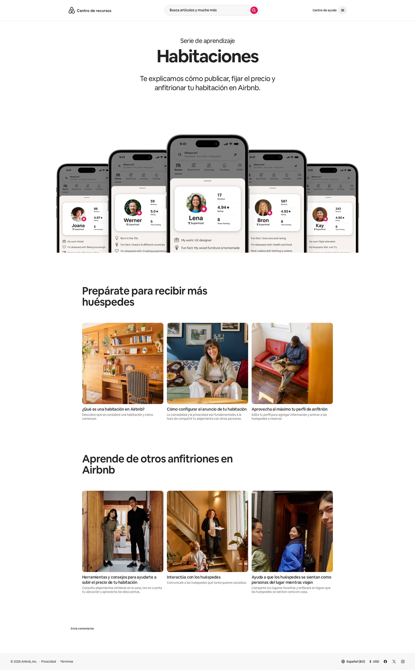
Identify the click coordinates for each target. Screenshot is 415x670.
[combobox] (207, 10)
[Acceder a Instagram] (403, 661)
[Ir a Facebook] (385, 661)
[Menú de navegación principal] (342, 10)
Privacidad (48, 661)
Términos (66, 661)
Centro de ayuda (325, 10)
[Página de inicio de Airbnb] (71, 10)
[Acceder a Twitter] (394, 661)
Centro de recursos (94, 10)
